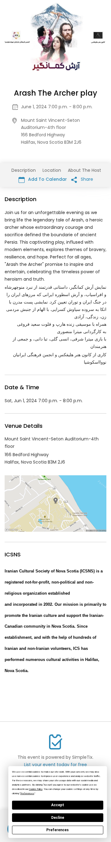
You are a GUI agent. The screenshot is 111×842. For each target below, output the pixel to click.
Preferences (57, 830)
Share (86, 179)
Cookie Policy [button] (36, 789)
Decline (57, 817)
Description (23, 170)
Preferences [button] (27, 793)
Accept (57, 805)
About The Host (84, 170)
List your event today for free (55, 765)
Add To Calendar (47, 179)
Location (52, 170)
